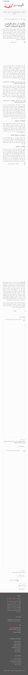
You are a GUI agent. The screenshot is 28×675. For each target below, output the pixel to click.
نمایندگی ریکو (18, 642)
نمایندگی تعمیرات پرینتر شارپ (18, 572)
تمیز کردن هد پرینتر (20, 81)
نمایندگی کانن (18, 648)
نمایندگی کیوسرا (17, 644)
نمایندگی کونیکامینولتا (16, 647)
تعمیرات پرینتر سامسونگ (15, 661)
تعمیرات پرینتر (18, 658)
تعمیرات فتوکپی (12, 599)
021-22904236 (6, 1)
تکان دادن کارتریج (20, 100)
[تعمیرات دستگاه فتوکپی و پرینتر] (14, 5)
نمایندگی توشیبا (17, 641)
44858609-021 (15, 625)
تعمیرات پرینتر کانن (16, 662)
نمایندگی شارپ (17, 650)
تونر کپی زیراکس (21, 585)
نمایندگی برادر (18, 651)
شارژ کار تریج (18, 664)
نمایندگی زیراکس (17, 645)
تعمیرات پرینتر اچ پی (16, 659)
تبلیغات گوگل (14, 671)
